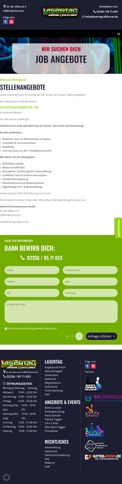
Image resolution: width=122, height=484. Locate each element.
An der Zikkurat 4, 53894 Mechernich (20, 372)
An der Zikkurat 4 (14, 6)
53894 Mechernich (13, 11)
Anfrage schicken (99, 336)
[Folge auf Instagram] (11, 21)
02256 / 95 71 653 (107, 11)
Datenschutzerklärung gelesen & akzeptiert (32, 328)
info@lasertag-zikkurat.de (101, 16)
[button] (6, 477)
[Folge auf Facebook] (5, 21)
